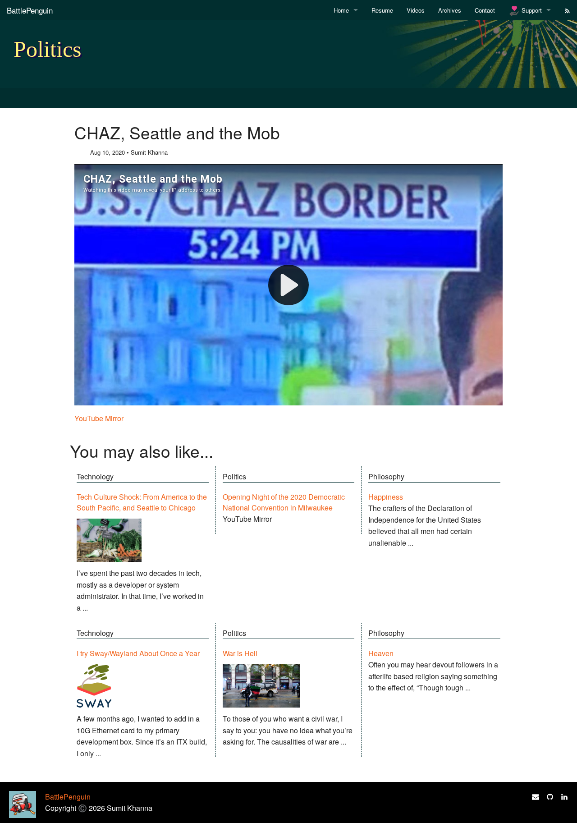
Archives (449, 10)
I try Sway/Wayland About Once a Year (138, 653)
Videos (416, 10)
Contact (485, 10)
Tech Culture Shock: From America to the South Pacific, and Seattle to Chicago (142, 502)
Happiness (385, 497)
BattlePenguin (30, 10)
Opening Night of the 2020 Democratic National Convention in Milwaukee (284, 502)
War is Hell (240, 653)
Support (531, 10)
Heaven (381, 653)
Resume (382, 10)
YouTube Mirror (99, 418)
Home (341, 10)
